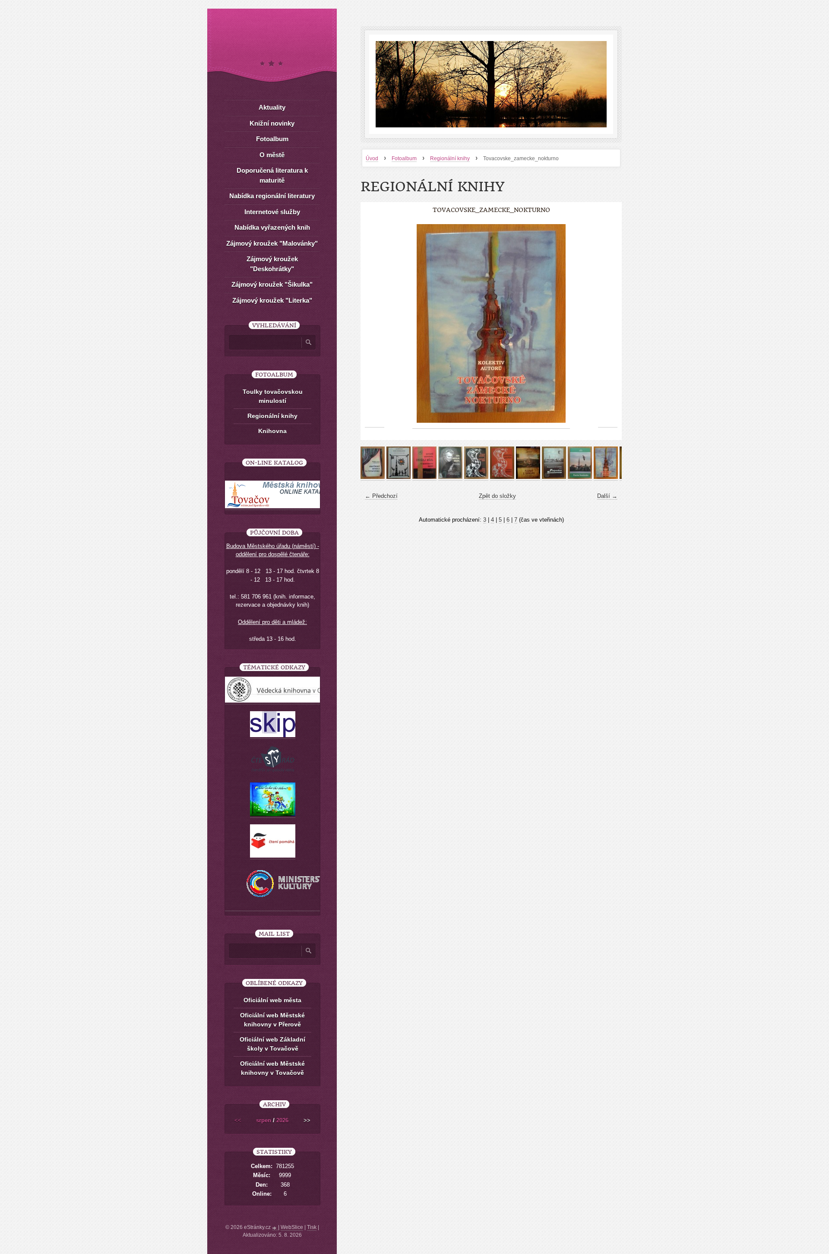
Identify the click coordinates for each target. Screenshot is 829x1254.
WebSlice (292, 1227)
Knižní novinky (272, 123)
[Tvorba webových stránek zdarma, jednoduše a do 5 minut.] (275, 1228)
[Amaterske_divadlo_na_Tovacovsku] (373, 477)
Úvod (372, 158)
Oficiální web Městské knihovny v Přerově (272, 1020)
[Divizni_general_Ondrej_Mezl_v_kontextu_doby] (424, 477)
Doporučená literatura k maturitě (272, 175)
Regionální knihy (450, 158)
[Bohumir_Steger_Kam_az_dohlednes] (398, 477)
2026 (282, 1120)
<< (237, 1120)
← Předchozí (381, 496)
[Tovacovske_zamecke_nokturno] (606, 477)
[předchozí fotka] (374, 324)
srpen (263, 1120)
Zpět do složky (497, 496)
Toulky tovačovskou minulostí (273, 396)
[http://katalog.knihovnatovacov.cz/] (279, 506)
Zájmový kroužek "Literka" (272, 300)
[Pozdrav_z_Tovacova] (528, 477)
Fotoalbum (404, 158)
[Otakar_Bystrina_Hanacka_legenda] (502, 477)
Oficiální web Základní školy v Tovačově (272, 1044)
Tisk (311, 1227)
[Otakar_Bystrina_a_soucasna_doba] (476, 477)
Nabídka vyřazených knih (272, 227)
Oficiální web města (272, 1000)
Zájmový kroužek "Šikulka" (272, 284)
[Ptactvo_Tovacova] (580, 477)
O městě (272, 154)
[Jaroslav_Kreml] (450, 477)
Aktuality (272, 107)
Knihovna (272, 431)
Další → (607, 496)
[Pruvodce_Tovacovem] (554, 477)
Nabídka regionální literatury (272, 196)
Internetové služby (272, 211)
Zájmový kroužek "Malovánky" (272, 243)
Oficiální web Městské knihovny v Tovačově (272, 1068)
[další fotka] (607, 324)
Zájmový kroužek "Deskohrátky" (272, 263)
